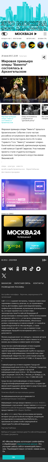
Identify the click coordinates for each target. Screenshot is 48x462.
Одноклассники (17, 268)
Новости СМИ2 (7, 214)
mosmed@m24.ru (18, 377)
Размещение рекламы (12, 287)
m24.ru (7, 301)
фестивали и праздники (10, 172)
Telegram (3, 268)
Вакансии (6, 283)
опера (3, 166)
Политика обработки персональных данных (17, 392)
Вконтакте (10, 268)
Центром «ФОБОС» (38, 403)
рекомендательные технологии (13, 399)
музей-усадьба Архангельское (13, 169)
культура (11, 166)
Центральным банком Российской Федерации (23, 406)
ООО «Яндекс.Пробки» (22, 410)
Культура (23, 56)
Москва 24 (24, 34)
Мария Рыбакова (32, 169)
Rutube (24, 268)
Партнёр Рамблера (8, 428)
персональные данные (27, 444)
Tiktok (31, 268)
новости (19, 166)
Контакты (38, 283)
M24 (15, 260)
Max (38, 268)
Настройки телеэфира (10, 294)
